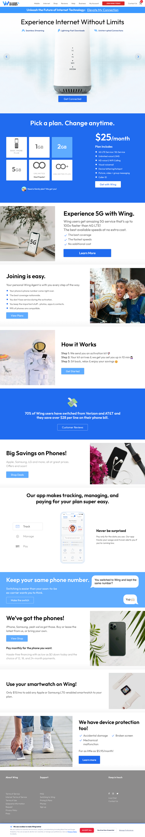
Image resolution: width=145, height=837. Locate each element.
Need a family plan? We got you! (42, 189)
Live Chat (113, 798)
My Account (94, 3)
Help (73, 3)
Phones (43, 803)
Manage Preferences (126, 830)
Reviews (64, 3)
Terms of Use (11, 800)
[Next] (138, 56)
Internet (46, 3)
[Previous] (6, 56)
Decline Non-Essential (105, 830)
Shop (55, 3)
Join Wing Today (113, 3)
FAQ (42, 794)
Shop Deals (17, 474)
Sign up (43, 807)
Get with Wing (108, 184)
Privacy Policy (11, 810)
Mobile (37, 3)
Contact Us (132, 3)
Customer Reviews (72, 427)
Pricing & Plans (46, 800)
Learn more (87, 253)
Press (8, 813)
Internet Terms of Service (16, 797)
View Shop (17, 638)
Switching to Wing (47, 797)
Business (82, 3)
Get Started (73, 371)
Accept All (87, 830)
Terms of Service (13, 794)
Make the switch (20, 600)
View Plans (25, 80)
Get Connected (97, 10)
